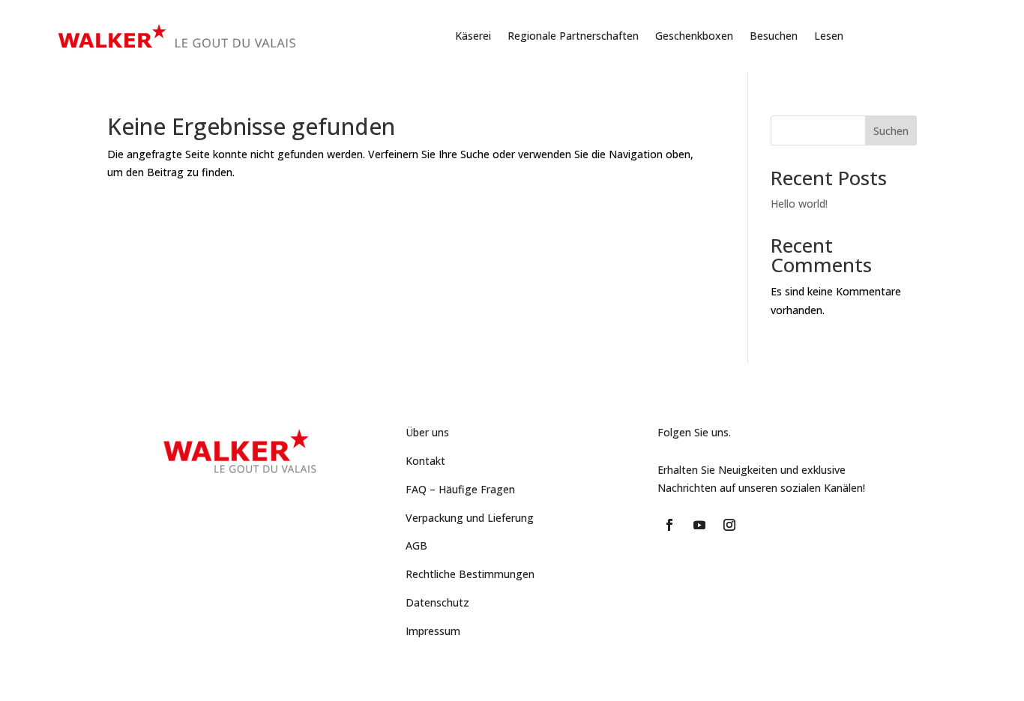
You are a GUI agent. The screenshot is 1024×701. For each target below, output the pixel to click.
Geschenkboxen (694, 35)
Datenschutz (437, 602)
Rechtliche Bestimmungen (470, 574)
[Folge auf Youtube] (699, 525)
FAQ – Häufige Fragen (460, 489)
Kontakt (425, 461)
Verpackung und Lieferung (470, 518)
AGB (416, 545)
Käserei (473, 35)
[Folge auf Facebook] (669, 525)
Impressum (433, 631)
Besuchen (774, 35)
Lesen (828, 35)
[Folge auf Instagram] (729, 525)
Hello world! (799, 203)
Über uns (427, 432)
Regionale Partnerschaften (573, 35)
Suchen (891, 131)
